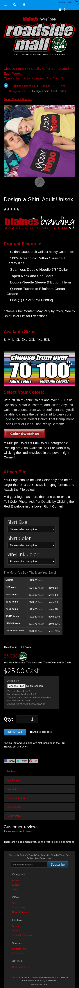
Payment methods (17, 798)
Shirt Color (19, 538)
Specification (13, 780)
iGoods (16, 884)
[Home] (39, 36)
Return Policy (14, 815)
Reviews (11, 771)
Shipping (16, 926)
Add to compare (42, 731)
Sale (14, 903)
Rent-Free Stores (21, 967)
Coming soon (19, 907)
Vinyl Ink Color (23, 554)
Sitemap (16, 930)
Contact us (18, 953)
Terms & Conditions (22, 935)
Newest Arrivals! (20, 912)
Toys (14, 889)
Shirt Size (17, 522)
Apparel (16, 880)
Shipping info (13, 806)
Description (12, 789)
